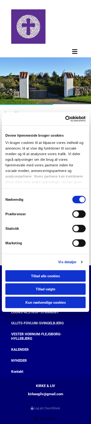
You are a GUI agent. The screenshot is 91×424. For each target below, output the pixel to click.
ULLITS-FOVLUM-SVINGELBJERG (37, 323)
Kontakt (17, 371)
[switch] (79, 214)
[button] (45, 51)
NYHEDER (19, 360)
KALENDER (20, 349)
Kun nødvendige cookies (45, 302)
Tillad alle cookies (45, 276)
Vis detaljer (67, 262)
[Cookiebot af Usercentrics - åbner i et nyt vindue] (65, 119)
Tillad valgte (45, 289)
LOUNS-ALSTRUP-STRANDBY (35, 312)
